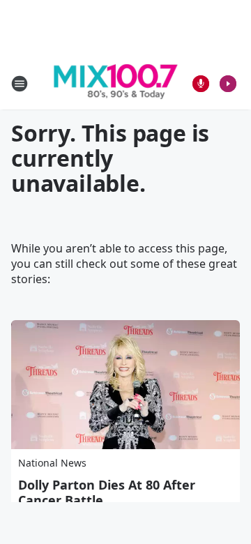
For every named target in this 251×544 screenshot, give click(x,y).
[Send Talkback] (200, 83)
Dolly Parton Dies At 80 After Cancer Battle (106, 492)
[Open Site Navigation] (19, 83)
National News (52, 462)
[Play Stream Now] (228, 83)
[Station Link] (115, 83)
